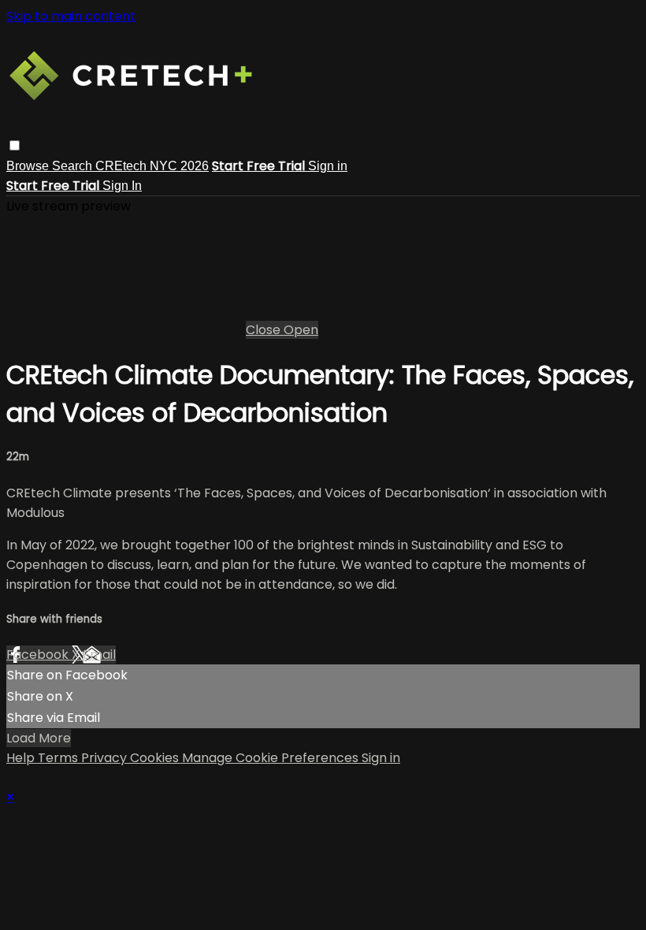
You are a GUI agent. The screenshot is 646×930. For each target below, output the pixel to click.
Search (73, 166)
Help (22, 758)
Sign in (327, 166)
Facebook (39, 654)
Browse (29, 166)
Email (99, 654)
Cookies (156, 758)
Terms (59, 758)
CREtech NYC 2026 (152, 166)
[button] (14, 145)
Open (301, 330)
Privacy (105, 758)
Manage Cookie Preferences (272, 758)
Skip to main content (71, 16)
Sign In (122, 185)
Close (265, 330)
